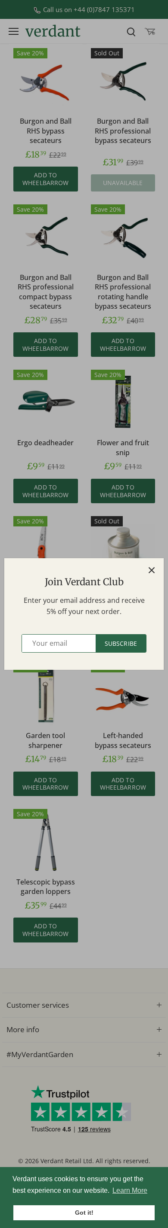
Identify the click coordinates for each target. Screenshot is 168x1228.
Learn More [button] (129, 1190)
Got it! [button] (84, 1212)
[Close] (151, 570)
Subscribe (121, 643)
